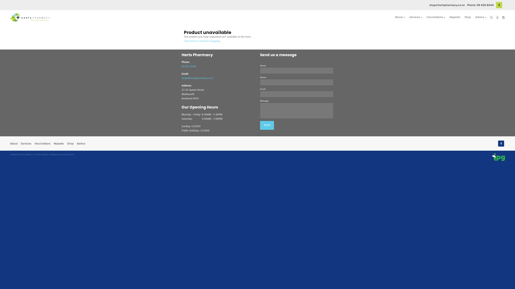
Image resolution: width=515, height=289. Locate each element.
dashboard (29, 154)
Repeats (455, 17)
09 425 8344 (189, 66)
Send (267, 125)
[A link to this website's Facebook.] (499, 5)
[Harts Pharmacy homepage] (59, 17)
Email (262, 89)
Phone (263, 77)
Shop (468, 17)
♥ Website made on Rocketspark (62, 154)
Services (415, 17)
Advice (480, 17)
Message (264, 101)
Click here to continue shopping (202, 41)
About (399, 17)
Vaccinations (435, 17)
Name (263, 65)
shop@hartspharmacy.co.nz (447, 5)
